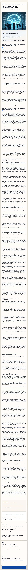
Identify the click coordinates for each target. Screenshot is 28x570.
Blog (4, 3)
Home (2, 3)
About (6, 519)
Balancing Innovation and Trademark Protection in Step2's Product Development (13, 40)
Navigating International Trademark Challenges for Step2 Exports (12, 36)
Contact (9, 519)
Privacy (10, 519)
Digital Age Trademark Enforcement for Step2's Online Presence (11, 37)
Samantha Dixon (4, 9)
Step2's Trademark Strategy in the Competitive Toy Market (11, 33)
